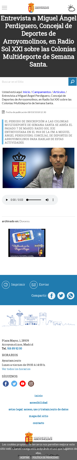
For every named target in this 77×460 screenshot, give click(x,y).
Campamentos (41, 92)
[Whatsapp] (70, 295)
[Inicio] (38, 7)
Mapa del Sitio (38, 416)
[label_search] (72, 81)
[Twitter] (61, 295)
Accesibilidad (38, 402)
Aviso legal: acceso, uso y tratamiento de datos (38, 409)
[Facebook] (51, 295)
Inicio (26, 92)
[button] (4, 7)
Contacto (38, 423)
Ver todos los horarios (16, 369)
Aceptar (24, 457)
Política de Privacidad (45, 457)
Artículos (59, 92)
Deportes (25, 221)
